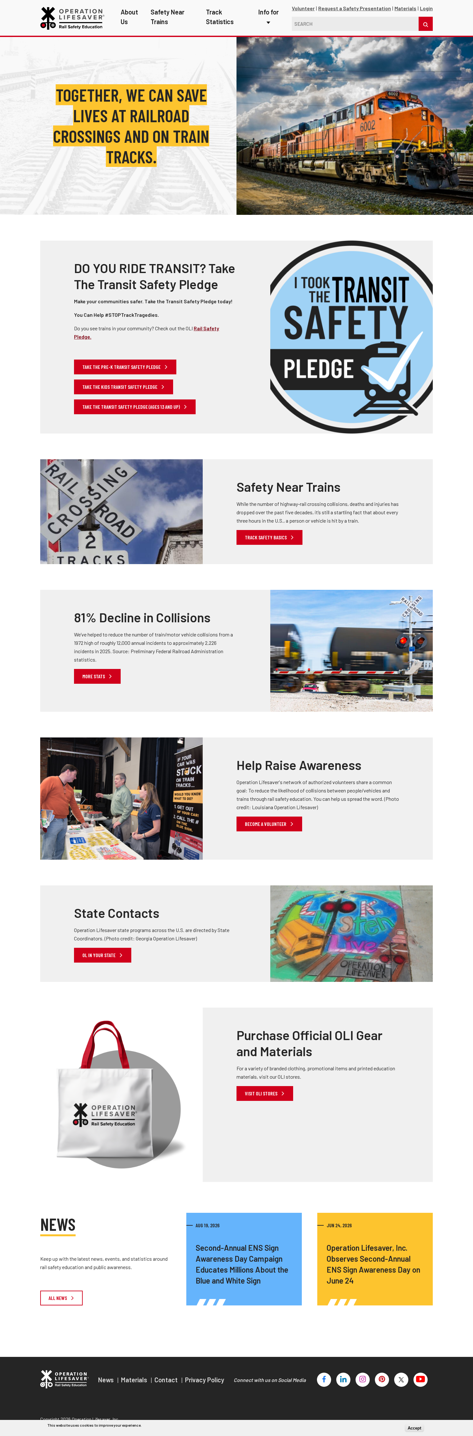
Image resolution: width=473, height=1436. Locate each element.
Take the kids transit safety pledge (120, 387)
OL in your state (99, 955)
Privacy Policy (204, 1380)
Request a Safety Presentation (354, 8)
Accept (414, 1428)
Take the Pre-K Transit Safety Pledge (122, 367)
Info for (268, 12)
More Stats (94, 676)
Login (426, 8)
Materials (405, 8)
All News (58, 1298)
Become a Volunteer (266, 824)
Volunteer (303, 8)
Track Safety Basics (266, 537)
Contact (166, 1380)
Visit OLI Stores (261, 1093)
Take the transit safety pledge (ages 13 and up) (131, 407)
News (106, 1380)
